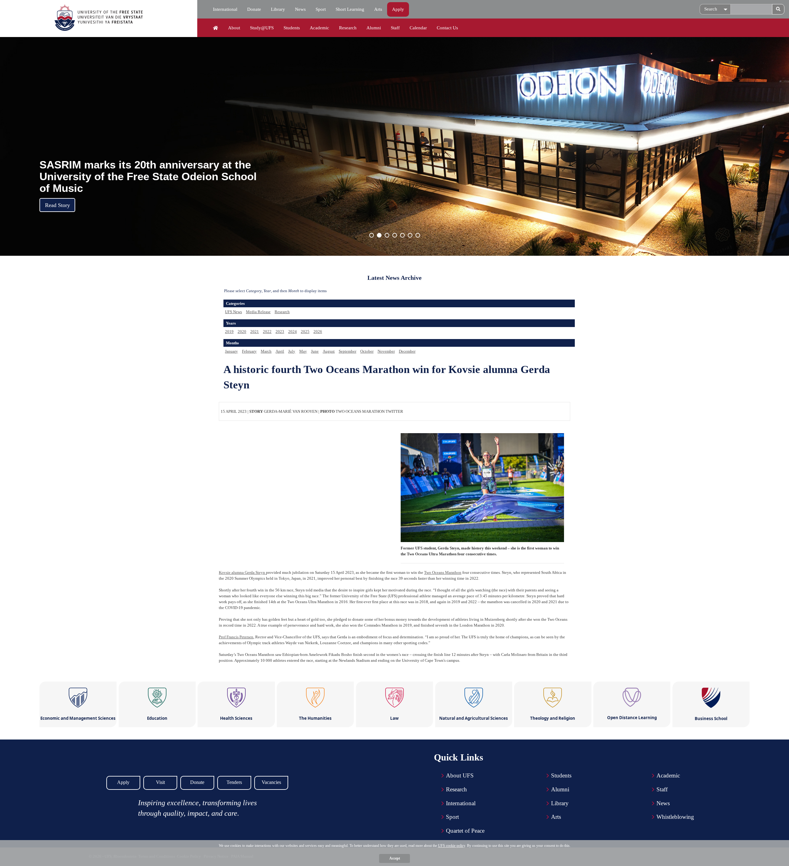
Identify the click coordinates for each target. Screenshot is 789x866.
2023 (280, 331)
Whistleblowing (675, 817)
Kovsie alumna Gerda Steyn (242, 572)
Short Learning (350, 9)
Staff (395, 27)
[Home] (215, 28)
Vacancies (271, 782)
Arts (378, 9)
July (291, 351)
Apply (398, 9)
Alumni (373, 27)
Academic (319, 27)
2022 (267, 331)
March (266, 351)
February (249, 351)
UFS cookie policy (451, 845)
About (234, 27)
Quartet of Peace (465, 830)
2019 (229, 331)
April (280, 351)
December (407, 351)
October (367, 351)
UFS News (233, 311)
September (347, 351)
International (225, 9)
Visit (160, 782)
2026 (317, 331)
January (231, 351)
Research (348, 27)
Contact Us (447, 27)
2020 (242, 331)
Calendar (418, 27)
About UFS (460, 775)
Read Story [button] (57, 205)
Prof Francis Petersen (236, 637)
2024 (292, 331)
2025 (305, 331)
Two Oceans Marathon (442, 572)
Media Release (258, 311)
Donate (254, 9)
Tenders (234, 782)
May (303, 351)
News (300, 9)
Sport (321, 9)
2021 (254, 331)
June (315, 351)
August (329, 351)
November (386, 351)
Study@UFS (262, 27)
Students (292, 27)
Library (278, 9)
